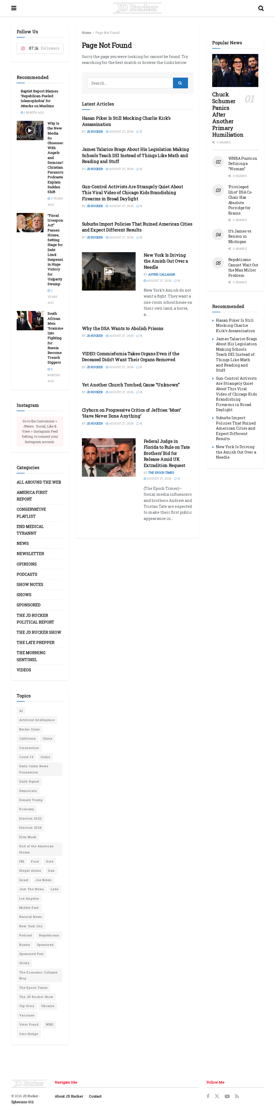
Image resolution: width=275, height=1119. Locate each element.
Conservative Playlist (31, 513)
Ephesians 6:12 (22, 1102)
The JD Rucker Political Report (35, 619)
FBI (21, 861)
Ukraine (48, 1006)
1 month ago (33, 112)
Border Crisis (29, 729)
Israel (23, 880)
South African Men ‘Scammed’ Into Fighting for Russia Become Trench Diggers (57, 338)
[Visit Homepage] (137, 8)
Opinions (27, 564)
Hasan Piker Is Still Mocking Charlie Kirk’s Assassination (235, 325)
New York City (31, 926)
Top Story (26, 1006)
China (47, 738)
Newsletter (30, 553)
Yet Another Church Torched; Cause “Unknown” (131, 385)
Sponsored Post (31, 954)
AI (21, 711)
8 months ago (54, 375)
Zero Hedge (28, 1034)
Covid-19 (26, 757)
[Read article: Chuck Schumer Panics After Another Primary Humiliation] (235, 70)
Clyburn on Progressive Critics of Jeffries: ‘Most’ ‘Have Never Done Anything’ (131, 413)
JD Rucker (94, 131)
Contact (95, 1096)
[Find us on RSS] (237, 1096)
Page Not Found (107, 32)
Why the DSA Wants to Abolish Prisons (122, 328)
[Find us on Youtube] (227, 1096)
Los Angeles (29, 898)
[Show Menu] (13, 8)
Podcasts (27, 574)
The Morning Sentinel (31, 656)
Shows (24, 594)
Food (35, 861)
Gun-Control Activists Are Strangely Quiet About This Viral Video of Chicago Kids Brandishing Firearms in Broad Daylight (132, 192)
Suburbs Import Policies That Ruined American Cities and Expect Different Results (137, 227)
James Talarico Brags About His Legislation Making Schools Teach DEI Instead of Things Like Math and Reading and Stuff (135, 155)
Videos (24, 669)
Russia (24, 945)
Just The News (31, 889)
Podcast (25, 935)
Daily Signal (29, 781)
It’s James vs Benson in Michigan (239, 236)
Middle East (29, 908)
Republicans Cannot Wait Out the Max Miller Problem (243, 267)
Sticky (24, 963)
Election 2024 (30, 827)
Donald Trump (31, 800)
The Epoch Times (161, 472)
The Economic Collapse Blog (38, 975)
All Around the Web (39, 482)
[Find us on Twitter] (217, 1096)
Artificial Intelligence (37, 720)
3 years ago (52, 296)
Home (86, 32)
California (27, 738)
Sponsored (29, 604)
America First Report (32, 496)
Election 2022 (30, 818)
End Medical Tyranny (30, 530)
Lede (55, 889)
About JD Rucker (69, 1096)
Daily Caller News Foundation (33, 769)
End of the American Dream (36, 849)
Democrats (28, 791)
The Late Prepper (36, 642)
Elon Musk (28, 837)
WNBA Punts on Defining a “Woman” (242, 163)
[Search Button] (261, 8)
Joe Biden (43, 880)
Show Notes (30, 584)
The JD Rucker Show (39, 632)
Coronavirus (29, 748)
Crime (45, 757)
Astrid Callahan (161, 274)
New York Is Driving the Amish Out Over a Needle (166, 261)
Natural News (30, 917)
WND (49, 1024)
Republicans (49, 935)
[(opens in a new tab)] (109, 457)
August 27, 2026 (120, 131)
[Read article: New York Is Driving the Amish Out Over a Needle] (109, 271)
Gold (49, 861)
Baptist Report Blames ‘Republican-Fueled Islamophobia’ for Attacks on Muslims (39, 98)
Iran (51, 870)
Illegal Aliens (30, 870)
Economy (26, 809)
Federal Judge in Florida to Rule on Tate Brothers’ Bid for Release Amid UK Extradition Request (167, 453)
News (23, 543)
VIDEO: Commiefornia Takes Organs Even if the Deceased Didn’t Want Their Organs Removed (130, 356)
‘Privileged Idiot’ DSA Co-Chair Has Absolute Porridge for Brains (240, 200)
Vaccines (26, 1015)
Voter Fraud (29, 1024)
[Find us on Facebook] (208, 1096)
